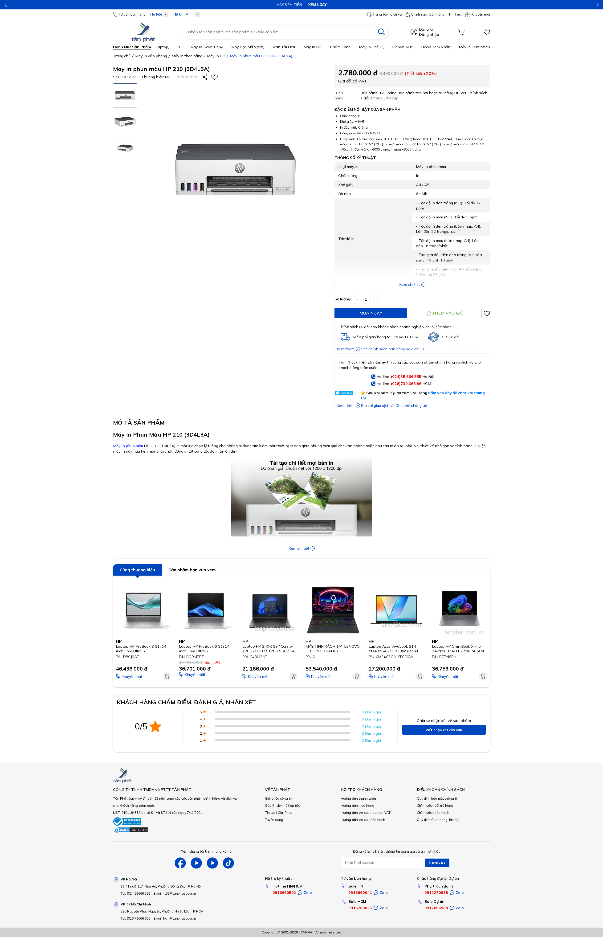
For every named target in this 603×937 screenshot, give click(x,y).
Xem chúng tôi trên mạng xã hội (206, 851)
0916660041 (360, 892)
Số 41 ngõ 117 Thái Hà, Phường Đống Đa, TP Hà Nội (161, 886)
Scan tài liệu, (284, 47)
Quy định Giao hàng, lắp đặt (438, 820)
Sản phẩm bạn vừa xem (192, 570)
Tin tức (270, 812)
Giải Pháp (285, 812)
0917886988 (436, 907)
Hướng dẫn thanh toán (358, 798)
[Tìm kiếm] (381, 31)
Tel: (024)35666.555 (135, 893)
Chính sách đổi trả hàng (435, 805)
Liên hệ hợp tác (288, 805)
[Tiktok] (228, 863)
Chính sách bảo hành (433, 812)
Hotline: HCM (403, 383)
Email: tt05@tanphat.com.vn (175, 893)
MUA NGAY (370, 313)
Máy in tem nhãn (474, 47)
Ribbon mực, (402, 47)
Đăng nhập (429, 34)
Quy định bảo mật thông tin (438, 798)
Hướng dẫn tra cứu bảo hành (363, 820)
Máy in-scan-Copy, (207, 47)
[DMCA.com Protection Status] (130, 832)
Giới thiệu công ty (278, 798)
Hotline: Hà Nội (405, 376)
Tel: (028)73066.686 (135, 918)
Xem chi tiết (409, 284)
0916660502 (284, 892)
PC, (180, 47)
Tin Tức (454, 14)
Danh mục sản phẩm (132, 47)
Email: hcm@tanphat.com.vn (175, 918)
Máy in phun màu (128, 445)
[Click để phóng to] (235, 170)
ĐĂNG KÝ (437, 862)
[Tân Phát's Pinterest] (196, 863)
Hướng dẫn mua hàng (357, 805)
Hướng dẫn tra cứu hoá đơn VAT (366, 812)
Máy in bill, (312, 47)
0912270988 (436, 892)
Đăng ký (426, 29)
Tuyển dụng (274, 820)
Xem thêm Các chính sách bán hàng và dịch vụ (380, 349)
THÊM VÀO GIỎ (448, 313)
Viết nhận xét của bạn (444, 730)
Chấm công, (340, 47)
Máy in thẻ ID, (371, 47)
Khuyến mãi (480, 14)
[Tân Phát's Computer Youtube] (212, 863)
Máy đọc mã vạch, (247, 47)
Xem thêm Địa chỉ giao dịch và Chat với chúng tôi (382, 405)
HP (167, 76)
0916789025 (360, 907)
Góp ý (269, 805)
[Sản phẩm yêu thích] (486, 32)
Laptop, (162, 47)
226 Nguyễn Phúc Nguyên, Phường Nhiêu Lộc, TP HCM (162, 911)
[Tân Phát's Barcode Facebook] (180, 863)
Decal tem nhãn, (436, 47)
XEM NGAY (317, 4)
